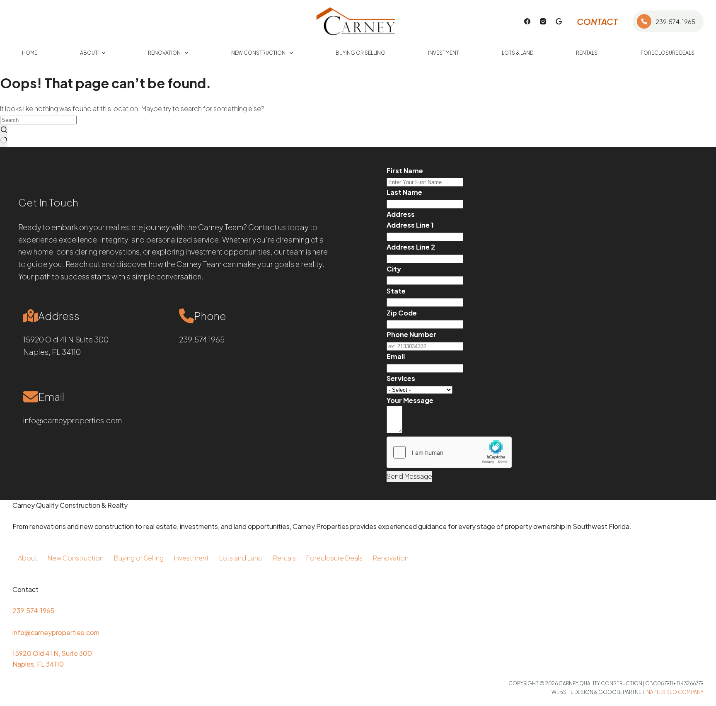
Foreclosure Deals (667, 53)
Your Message (410, 400)
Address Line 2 (411, 247)
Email (396, 356)
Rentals (586, 53)
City (394, 268)
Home (29, 53)
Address (401, 214)
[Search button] (3, 136)
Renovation (164, 53)
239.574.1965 (675, 21)
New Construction (258, 53)
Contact (597, 21)
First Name (405, 170)
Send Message (409, 476)
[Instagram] (543, 21)
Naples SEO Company (675, 692)
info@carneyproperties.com (72, 420)
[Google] (559, 21)
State (396, 290)
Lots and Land (241, 557)
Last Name (404, 192)
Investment (443, 53)
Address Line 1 (410, 225)
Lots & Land (517, 53)
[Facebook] (527, 21)
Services (401, 378)
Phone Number (411, 334)
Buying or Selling (360, 53)
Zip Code (402, 312)
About (89, 53)
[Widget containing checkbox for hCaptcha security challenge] (449, 452)
